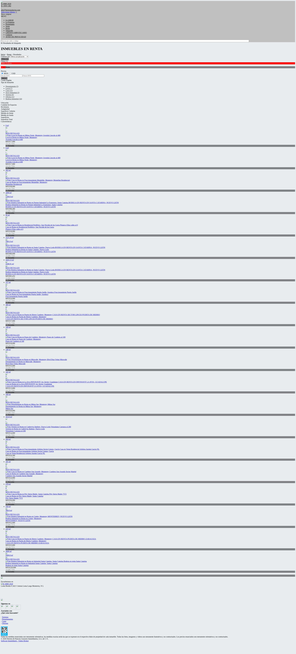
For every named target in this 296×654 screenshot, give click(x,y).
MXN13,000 (10, 390)
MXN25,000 (10, 547)
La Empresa (10, 22)
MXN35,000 (10, 368)
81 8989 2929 (8, 584)
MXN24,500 (10, 457)
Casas (4, 621)
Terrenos (5, 617)
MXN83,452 (10, 278)
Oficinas (5, 623)
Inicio (3, 54)
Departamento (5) (12, 86)
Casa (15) (9, 91)
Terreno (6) (10, 95)
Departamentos (7, 619)
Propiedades (10, 24)
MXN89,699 (10, 256)
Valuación (9, 31)
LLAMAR (10, 20)
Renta (8, 28)
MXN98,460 (10, 211)
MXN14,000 (10, 435)
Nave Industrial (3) (12, 93)
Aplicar (4, 78)
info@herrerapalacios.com (10, 10)
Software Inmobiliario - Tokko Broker (15, 641)
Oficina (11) (10, 97)
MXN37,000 (10, 323)
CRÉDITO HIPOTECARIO (16, 33)
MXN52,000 (10, 525)
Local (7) (9, 88)
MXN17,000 (10, 144)
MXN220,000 (11, 570)
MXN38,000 (10, 188)
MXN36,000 (10, 502)
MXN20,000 (10, 413)
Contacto (9, 35)
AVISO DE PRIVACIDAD (16, 37)
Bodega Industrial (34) (14, 99)
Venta (8, 26)
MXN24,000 (10, 301)
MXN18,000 (10, 233)
